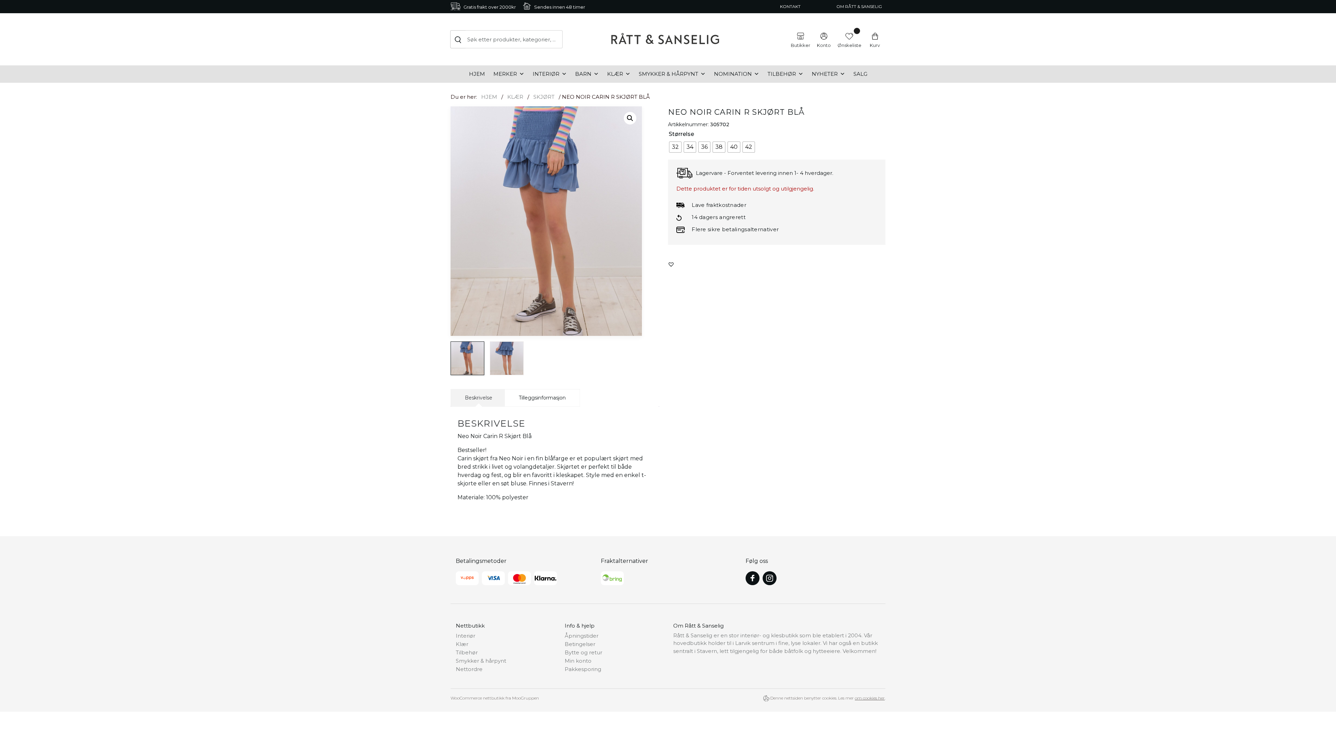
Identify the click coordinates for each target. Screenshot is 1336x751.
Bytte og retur (583, 652)
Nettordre (469, 669)
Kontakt (790, 6)
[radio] (675, 147)
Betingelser (580, 644)
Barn (583, 74)
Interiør (546, 74)
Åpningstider (581, 635)
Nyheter (825, 74)
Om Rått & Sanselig (859, 6)
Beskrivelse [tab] (478, 398)
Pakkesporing (583, 669)
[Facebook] (753, 578)
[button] (630, 118)
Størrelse (681, 134)
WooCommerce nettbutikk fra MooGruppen (495, 698)
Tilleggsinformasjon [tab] (542, 398)
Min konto (578, 660)
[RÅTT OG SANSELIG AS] (665, 39)
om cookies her (870, 698)
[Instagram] (770, 578)
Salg (860, 74)
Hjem (477, 74)
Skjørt (544, 97)
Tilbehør (782, 74)
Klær (615, 74)
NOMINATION (733, 74)
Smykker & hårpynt (668, 74)
